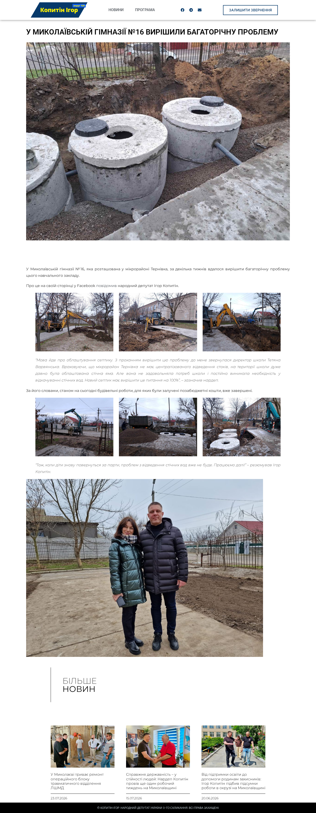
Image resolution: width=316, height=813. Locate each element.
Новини (116, 10)
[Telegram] (191, 10)
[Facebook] (182, 10)
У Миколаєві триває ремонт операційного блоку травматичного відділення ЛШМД (77, 781)
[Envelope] (199, 10)
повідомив (106, 286)
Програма (145, 10)
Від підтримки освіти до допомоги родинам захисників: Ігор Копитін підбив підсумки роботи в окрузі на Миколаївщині (233, 781)
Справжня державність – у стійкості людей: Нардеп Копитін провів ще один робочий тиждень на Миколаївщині (157, 781)
